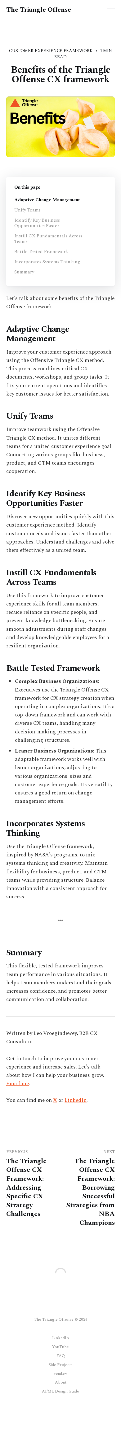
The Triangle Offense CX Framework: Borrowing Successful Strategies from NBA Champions (90, 1189)
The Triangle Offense (38, 9)
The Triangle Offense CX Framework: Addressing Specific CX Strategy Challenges (26, 1184)
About (60, 1382)
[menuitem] (60, 1338)
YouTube (60, 1347)
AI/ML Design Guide (60, 1391)
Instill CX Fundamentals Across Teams (48, 238)
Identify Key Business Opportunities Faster (37, 223)
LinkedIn (76, 1100)
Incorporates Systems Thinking (47, 261)
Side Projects (61, 1365)
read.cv (60, 1374)
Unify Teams (27, 210)
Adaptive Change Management (47, 199)
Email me (17, 1084)
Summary (24, 272)
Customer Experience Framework (51, 50)
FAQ (60, 1356)
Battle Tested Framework (41, 251)
